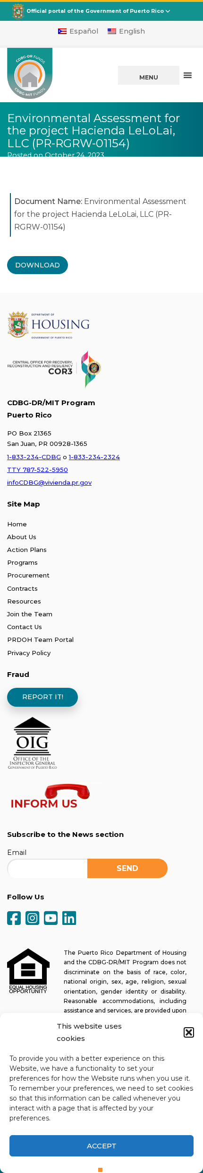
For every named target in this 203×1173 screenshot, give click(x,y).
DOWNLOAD (37, 265)
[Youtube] (51, 919)
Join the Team (29, 614)
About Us (21, 537)
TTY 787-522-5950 (37, 469)
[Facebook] (14, 919)
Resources (24, 601)
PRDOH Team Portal (40, 639)
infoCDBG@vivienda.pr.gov (49, 482)
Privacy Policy (29, 653)
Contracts (22, 588)
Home (17, 524)
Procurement (28, 575)
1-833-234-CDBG (34, 457)
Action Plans (27, 549)
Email (16, 852)
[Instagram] (32, 919)
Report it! (42, 697)
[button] (189, 1032)
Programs (22, 562)
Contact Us (24, 627)
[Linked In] (69, 919)
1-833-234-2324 (94, 457)
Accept (102, 1145)
